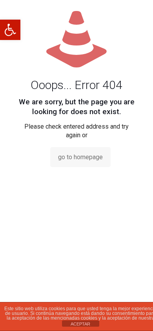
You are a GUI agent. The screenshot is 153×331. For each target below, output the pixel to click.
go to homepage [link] (80, 157)
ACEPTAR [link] (80, 324)
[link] (10, 30)
